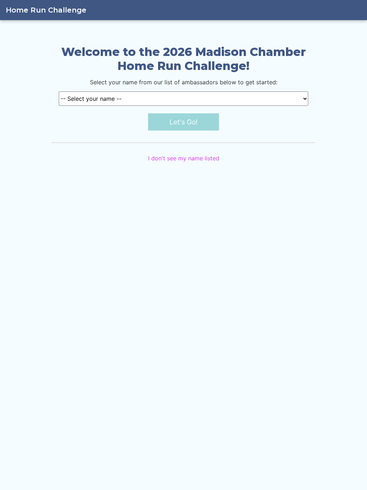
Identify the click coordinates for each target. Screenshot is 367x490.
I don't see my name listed (183, 158)
